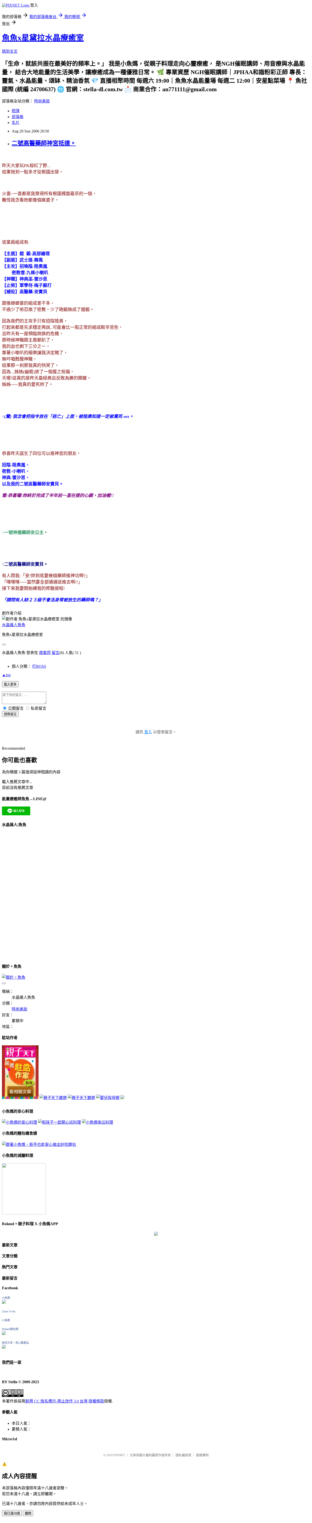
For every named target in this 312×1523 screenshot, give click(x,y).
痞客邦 (45, 653)
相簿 (16, 111)
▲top (6, 675)
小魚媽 (6, 1297)
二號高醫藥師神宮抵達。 (44, 143)
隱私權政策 (183, 1455)
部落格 (17, 117)
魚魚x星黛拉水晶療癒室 (43, 37)
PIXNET (119, 1455)
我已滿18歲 (12, 1513)
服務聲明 (202, 1455)
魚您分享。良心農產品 (15, 1342)
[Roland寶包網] (4, 1333)
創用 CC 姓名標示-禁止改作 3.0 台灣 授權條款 (64, 1401)
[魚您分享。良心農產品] (4, 1347)
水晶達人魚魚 (13, 625)
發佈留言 (10, 714)
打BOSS (39, 666)
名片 (16, 123)
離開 (28, 1513)
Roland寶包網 (10, 1329)
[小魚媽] (4, 1302)
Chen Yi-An (8, 1311)
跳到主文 (10, 51)
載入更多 (10, 684)
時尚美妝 (42, 101)
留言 (55, 653)
